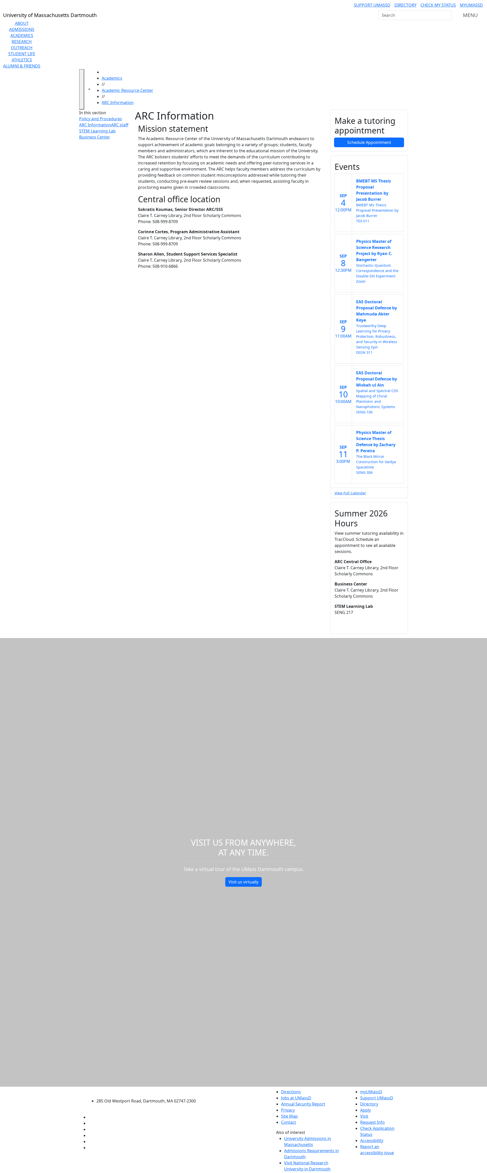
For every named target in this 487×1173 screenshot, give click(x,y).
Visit (364, 1116)
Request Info (372, 1122)
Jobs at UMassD (296, 1098)
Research (22, 41)
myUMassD (471, 5)
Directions (291, 1092)
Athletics (22, 60)
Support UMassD (372, 5)
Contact (288, 1122)
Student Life (21, 54)
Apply (365, 1110)
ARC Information (118, 102)
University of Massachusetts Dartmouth (149, 1091)
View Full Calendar (350, 493)
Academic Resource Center (127, 90)
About (22, 23)
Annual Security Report (303, 1104)
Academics (21, 35)
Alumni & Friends (21, 66)
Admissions (21, 29)
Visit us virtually (243, 882)
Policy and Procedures (100, 119)
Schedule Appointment (369, 142)
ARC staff (119, 125)
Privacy (288, 1110)
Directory (405, 5)
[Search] (447, 15)
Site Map (289, 1116)
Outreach (21, 48)
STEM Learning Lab (97, 131)
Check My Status (438, 5)
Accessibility (371, 1140)
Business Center (94, 137)
